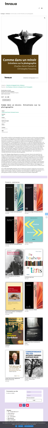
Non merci (21, 426)
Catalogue (3, 13)
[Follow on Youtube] (27, 405)
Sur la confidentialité (29, 426)
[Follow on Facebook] (24, 405)
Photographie (29, 87)
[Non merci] (46, 424)
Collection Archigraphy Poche (12, 85)
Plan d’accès (11, 418)
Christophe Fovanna (15, 112)
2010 (3, 115)
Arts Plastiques (9, 87)
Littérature (8, 13)
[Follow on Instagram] (20, 405)
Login (34, 400)
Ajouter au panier (6, 100)
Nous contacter (12, 420)
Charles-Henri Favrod (6, 112)
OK (16, 426)
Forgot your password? (30, 397)
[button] (45, 18)
